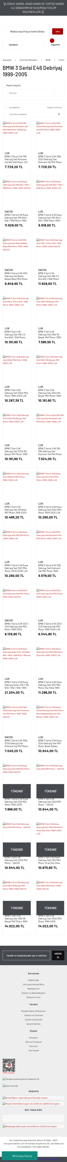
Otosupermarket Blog (33, 984)
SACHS (9, 211)
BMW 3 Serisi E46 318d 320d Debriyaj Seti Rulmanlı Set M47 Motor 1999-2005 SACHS (16, 744)
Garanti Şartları (33, 1024)
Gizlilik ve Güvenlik (33, 1019)
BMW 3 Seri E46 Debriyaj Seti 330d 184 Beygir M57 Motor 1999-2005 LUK (50, 394)
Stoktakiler (14, 107)
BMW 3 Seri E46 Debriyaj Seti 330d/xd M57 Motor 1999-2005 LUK (15, 511)
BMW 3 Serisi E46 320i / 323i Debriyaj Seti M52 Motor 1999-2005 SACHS (17, 628)
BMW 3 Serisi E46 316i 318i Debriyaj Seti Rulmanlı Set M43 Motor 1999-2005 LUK (50, 452)
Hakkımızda (33, 980)
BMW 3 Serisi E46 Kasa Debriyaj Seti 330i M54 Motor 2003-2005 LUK (16, 568)
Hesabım (33, 1037)
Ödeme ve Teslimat (33, 1015)
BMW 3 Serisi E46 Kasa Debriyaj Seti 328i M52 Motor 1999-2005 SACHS (16, 803)
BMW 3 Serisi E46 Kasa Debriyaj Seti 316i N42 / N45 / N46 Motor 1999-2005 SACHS (16, 219)
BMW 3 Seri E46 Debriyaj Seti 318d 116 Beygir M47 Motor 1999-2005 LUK (50, 336)
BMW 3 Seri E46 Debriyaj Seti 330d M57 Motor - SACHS (49, 801)
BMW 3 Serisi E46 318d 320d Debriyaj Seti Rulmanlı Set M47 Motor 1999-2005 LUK (50, 160)
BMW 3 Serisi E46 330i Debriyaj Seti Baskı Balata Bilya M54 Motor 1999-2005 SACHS (16, 277)
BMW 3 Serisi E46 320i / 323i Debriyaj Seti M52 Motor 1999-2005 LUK (50, 626)
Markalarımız (33, 988)
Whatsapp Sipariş (22, 1155)
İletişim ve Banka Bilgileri (34, 993)
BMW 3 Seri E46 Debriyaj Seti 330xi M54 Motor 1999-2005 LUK (16, 393)
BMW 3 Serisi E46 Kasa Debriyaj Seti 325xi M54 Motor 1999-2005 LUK (50, 509)
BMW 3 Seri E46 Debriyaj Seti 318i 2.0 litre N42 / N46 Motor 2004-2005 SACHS (48, 277)
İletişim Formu (33, 997)
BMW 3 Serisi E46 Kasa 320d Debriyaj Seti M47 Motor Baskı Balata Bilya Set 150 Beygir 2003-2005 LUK (50, 746)
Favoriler (33, 1046)
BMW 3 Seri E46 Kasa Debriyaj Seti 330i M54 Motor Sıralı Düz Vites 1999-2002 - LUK (49, 861)
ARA (58, 31)
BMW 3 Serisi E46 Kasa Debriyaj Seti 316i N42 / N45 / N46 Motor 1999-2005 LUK (50, 219)
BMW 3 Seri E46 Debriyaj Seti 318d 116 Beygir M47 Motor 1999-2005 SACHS (16, 920)
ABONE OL (58, 955)
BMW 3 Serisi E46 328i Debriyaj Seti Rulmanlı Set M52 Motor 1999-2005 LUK (49, 569)
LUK (7, 153)
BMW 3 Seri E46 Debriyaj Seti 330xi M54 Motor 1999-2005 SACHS (50, 920)
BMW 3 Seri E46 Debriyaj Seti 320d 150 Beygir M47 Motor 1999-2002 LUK (16, 452)
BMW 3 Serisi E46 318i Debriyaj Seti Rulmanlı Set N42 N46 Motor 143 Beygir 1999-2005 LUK (16, 160)
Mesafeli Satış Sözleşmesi (33, 1011)
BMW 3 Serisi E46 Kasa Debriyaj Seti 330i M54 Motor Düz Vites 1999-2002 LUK (50, 686)
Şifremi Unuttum (34, 1042)
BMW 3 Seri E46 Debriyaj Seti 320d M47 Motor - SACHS (16, 860)
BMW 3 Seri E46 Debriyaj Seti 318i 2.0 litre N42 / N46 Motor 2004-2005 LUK (15, 336)
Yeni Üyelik (33, 1050)
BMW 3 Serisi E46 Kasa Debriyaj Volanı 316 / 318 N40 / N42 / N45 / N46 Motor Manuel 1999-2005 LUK (17, 688)
